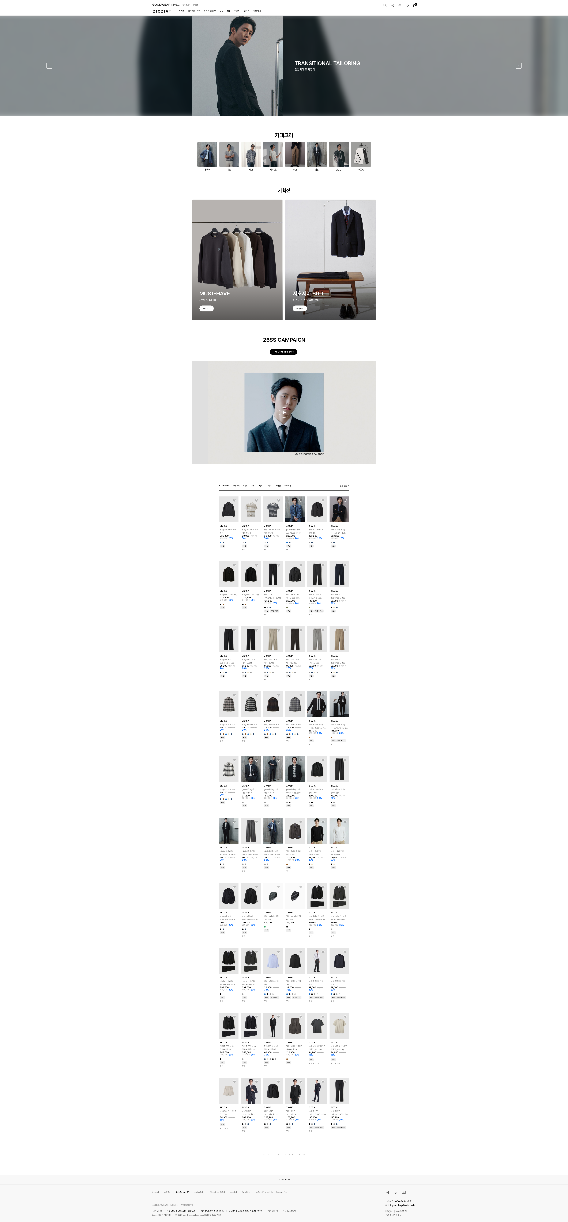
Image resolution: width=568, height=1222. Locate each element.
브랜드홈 (180, 11)
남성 (221, 11)
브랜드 (260, 485)
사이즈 (269, 485)
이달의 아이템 (210, 11)
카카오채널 (395, 1192)
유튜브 (404, 1192)
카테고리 (236, 485)
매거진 (246, 11)
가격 (252, 485)
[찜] (234, 501)
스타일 (278, 485)
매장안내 (257, 11)
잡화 (229, 11)
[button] (284, 412)
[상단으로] (554, 1216)
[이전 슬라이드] (49, 66)
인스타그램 (387, 1192)
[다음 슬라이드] (519, 66)
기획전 (237, 11)
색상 (245, 485)
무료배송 (287, 485)
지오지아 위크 (194, 11)
